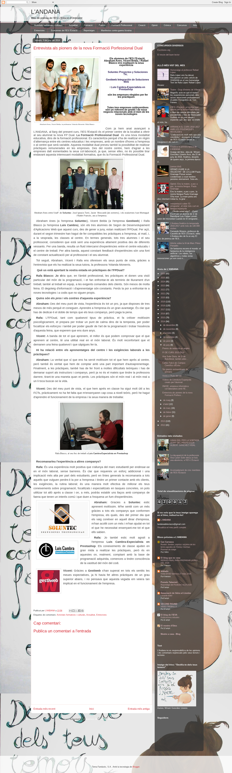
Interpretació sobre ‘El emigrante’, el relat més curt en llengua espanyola (184, 206)
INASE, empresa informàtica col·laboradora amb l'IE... (175, 387)
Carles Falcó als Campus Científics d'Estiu (173, 364)
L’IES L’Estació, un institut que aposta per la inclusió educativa (184, 108)
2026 (163, 273)
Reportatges (89, 30)
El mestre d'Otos (169, 626)
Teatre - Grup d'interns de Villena (185, 89)
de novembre (169, 329)
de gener (167, 416)
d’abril (166, 404)
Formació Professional (122, 25)
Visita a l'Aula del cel (171, 376)
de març (167, 408)
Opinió (155, 25)
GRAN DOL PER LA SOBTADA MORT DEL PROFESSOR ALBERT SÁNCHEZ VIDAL (184, 442)
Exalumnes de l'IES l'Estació (64, 30)
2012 (163, 425)
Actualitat (73, 25)
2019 (163, 301)
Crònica (167, 25)
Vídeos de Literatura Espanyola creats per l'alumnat (176, 381)
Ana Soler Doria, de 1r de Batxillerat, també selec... (175, 357)
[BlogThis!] (73, 610)
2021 (163, 293)
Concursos (182, 25)
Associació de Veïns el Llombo (176, 593)
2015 (163, 317)
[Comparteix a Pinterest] (82, 610)
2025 (163, 278)
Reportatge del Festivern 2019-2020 (176, 585)
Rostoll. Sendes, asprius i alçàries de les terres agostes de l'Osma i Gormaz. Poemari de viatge (178, 547)
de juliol (167, 341)
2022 (163, 289)
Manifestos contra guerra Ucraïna (116, 30)
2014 (163, 321)
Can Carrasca (167, 542)
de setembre (169, 337)
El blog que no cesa (170, 558)
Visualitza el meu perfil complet (171, 527)
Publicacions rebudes (170, 617)
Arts (195, 25)
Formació (88, 25)
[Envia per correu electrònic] (70, 610)
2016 (163, 313)
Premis (102, 25)
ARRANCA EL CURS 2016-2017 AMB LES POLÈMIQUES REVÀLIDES (185, 129)
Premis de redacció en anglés (176, 348)
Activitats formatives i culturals (48, 25)
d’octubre (167, 333)
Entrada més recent (44, 708)
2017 (163, 309)
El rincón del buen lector (168, 55)
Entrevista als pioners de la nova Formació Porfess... (177, 393)
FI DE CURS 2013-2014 (173, 352)
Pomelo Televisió (169, 582)
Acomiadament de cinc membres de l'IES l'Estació (185, 471)
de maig (167, 400)
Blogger (136, 767)
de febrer (167, 412)
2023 (163, 285)
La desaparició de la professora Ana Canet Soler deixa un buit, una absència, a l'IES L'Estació (184, 457)
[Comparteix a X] (76, 610)
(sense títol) (175, 166)
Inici (91, 708)
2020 (163, 297)
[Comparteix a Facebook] (79, 610)
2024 (163, 281)
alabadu (164, 571)
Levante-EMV (166, 596)
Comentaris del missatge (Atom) (98, 719)
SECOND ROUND (169, 604)
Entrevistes (39, 30)
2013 (163, 421)
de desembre (169, 325)
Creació (141, 25)
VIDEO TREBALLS (169, 606)
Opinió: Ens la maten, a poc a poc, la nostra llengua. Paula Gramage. (184, 186)
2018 (163, 305)
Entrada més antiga (139, 708)
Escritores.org (163, 50)
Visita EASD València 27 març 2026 (176, 574)
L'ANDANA (45, 11)
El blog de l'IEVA (169, 615)
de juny (166, 345)
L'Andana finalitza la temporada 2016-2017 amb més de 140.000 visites (185, 225)
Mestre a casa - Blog (170, 634)
